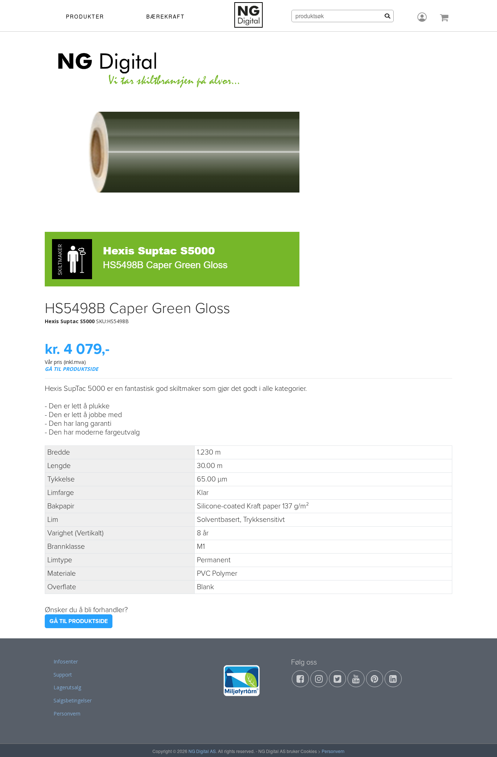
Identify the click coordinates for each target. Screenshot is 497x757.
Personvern (66, 713)
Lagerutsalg (67, 687)
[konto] (422, 17)
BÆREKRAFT (165, 16)
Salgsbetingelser (72, 700)
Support (62, 674)
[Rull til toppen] (482, 742)
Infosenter (65, 661)
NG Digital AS (202, 751)
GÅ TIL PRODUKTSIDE (71, 368)
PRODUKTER (85, 16)
